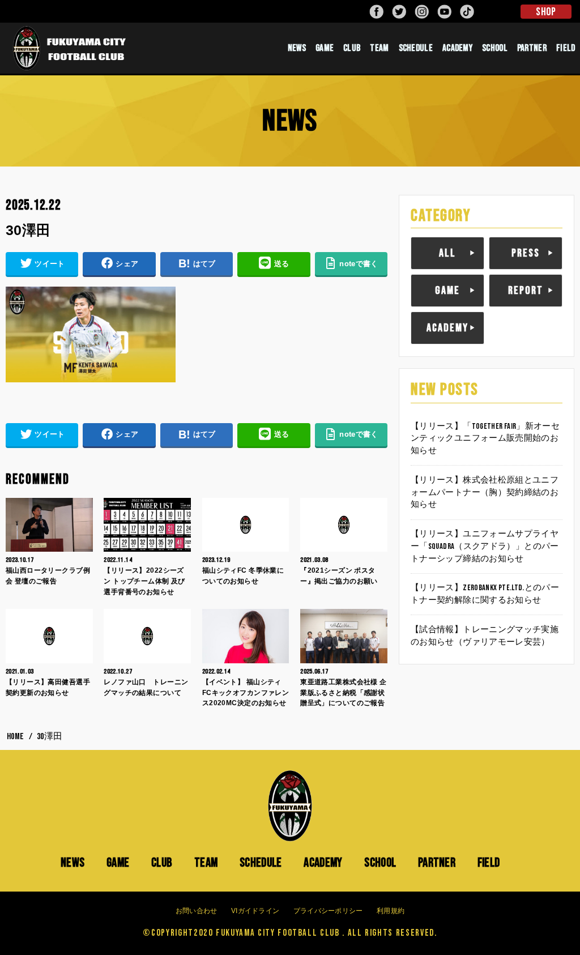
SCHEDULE (416, 48)
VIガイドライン (255, 911)
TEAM (379, 48)
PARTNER (532, 48)
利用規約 (390, 911)
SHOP (546, 12)
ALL (447, 253)
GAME (324, 48)
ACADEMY (457, 48)
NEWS (297, 48)
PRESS (525, 253)
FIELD (488, 863)
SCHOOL (495, 48)
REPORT (525, 290)
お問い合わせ (197, 911)
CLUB (351, 48)
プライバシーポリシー (328, 911)
